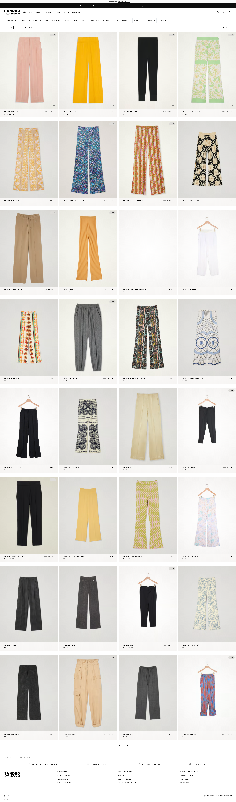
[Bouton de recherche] (223, 12)
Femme (38, 12)
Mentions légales (124, 779)
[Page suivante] (128, 745)
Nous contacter (62, 779)
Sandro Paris (184, 783)
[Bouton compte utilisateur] (217, 12)
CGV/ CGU (121, 775)
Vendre (58, 12)
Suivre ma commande (64, 783)
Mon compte (184, 779)
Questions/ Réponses (64, 775)
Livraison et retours (187, 775)
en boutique (151, 5)
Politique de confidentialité (128, 783)
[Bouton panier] (229, 12)
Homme (48, 12)
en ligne (142, 5)
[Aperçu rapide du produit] (54, 105)
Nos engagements (72, 12)
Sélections (28, 12)
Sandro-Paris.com (124, 1)
